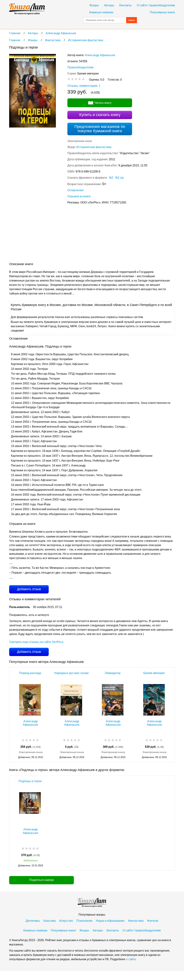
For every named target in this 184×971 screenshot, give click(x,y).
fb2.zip (119, 177)
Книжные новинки (101, 12)
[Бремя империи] (154, 700)
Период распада (30, 673)
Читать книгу (103, 102)
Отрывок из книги (79, 196)
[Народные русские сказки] (71, 700)
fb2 (111, 177)
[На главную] (27, 9)
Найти (131, 20)
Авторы (109, 5)
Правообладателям (80, 67)
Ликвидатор (113, 673)
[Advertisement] (74, 234)
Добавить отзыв (29, 589)
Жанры (94, 5)
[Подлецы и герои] (30, 808)
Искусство (66, 920)
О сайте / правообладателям (156, 5)
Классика (49, 920)
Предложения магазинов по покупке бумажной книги (99, 128)
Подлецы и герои (30, 781)
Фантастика (136, 920)
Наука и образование (110, 920)
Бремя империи (154, 673)
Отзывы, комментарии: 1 (83, 85)
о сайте (131, 959)
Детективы (33, 920)
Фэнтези (152, 920)
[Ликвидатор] (112, 700)
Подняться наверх (41, 879)
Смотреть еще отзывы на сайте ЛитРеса (36, 641)
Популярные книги (162, 12)
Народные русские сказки (71, 673)
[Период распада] (30, 700)
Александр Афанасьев (100, 55)
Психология (84, 920)
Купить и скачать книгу (99, 114)
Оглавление (75, 190)
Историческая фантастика (93, 147)
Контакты (125, 5)
